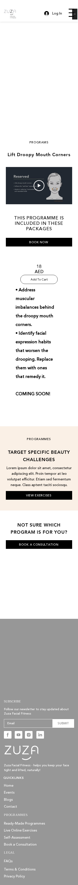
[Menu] (71, 12)
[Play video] (39, 185)
